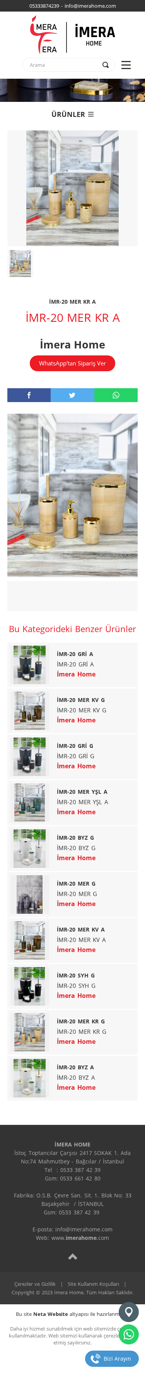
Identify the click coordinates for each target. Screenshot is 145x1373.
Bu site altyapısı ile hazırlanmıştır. (72, 1313)
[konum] (129, 1312)
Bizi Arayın (117, 1358)
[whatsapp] (116, 395)
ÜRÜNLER (68, 114)
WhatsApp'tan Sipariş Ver (72, 363)
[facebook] (29, 395)
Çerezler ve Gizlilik (35, 1283)
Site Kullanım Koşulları (93, 1283)
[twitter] (72, 395)
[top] (72, 1256)
